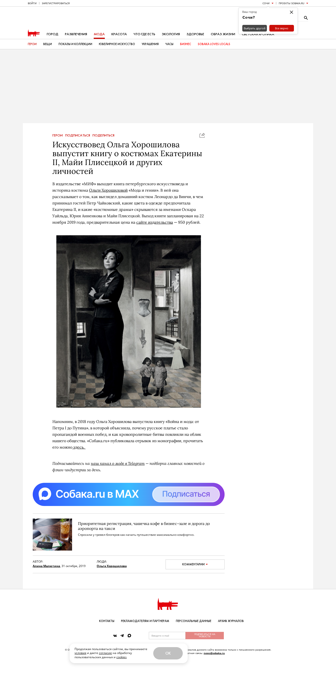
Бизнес (185, 44)
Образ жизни (223, 34)
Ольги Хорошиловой (108, 190)
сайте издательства (154, 222)
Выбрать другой (254, 28)
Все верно (281, 28)
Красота (119, 34)
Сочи (266, 3)
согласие (105, 653)
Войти (32, 3)
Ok (168, 653)
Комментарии (193, 564)
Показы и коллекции (75, 44)
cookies (121, 657)
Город (52, 34)
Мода (99, 34)
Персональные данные (193, 621)
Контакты (106, 621)
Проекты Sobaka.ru (291, 3)
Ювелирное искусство (117, 44)
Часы (169, 44)
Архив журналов (231, 621)
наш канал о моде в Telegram (118, 463)
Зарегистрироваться (56, 3)
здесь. (79, 447)
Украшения (150, 44)
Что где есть (144, 34)
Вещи (47, 44)
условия (80, 653)
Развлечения (76, 34)
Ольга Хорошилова (112, 566)
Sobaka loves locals (214, 44)
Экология (171, 34)
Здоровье (195, 34)
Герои (32, 44)
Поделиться (103, 135)
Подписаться (77, 135)
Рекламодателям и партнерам (145, 621)
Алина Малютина (46, 566)
